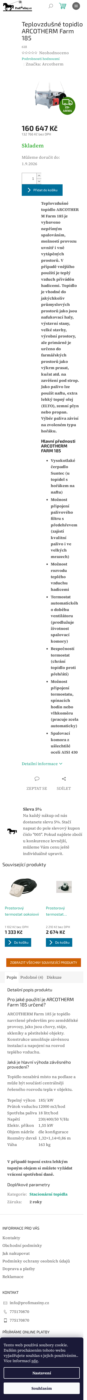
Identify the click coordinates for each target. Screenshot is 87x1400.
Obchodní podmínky (22, 1245)
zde (34, 1360)
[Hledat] (51, 6)
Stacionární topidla (48, 1194)
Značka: (45, 64)
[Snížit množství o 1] (38, 181)
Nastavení (41, 1373)
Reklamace (12, 1276)
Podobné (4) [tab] (31, 977)
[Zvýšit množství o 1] (38, 176)
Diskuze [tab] (54, 977)
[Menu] (76, 6)
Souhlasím (41, 1388)
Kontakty (11, 1238)
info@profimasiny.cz (29, 1303)
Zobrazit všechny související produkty (43, 962)
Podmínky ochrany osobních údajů (36, 1261)
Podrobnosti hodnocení (41, 59)
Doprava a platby (18, 1269)
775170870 (19, 1311)
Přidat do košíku (45, 190)
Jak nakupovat (16, 1253)
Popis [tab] (12, 977)
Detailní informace (40, 764)
